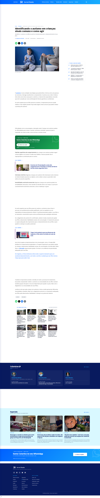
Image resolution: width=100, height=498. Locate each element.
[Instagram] (14, 472)
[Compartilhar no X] (19, 43)
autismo (18, 93)
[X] (20, 472)
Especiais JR (15, 487)
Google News (34, 485)
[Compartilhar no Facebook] (22, 43)
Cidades (76, 2)
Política (51, 2)
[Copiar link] (25, 43)
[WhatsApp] (22, 472)
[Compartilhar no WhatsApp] (16, 43)
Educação (20, 26)
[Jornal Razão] (27, 2)
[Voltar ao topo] (1, 496)
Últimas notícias (45, 2)
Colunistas (15, 489)
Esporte (23, 483)
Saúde (14, 483)
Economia (23, 481)
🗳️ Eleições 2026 (58, 2)
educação (21, 248)
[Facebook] (17, 472)
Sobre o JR (34, 477)
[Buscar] (86, 2)
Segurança (71, 2)
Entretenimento (25, 485)
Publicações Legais (35, 481)
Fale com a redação (35, 479)
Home (16, 26)
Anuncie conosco (35, 483)
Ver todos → (87, 366)
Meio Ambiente (24, 487)
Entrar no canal (24, 144)
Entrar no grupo (80, 454)
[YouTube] (25, 472)
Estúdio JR (65, 2)
